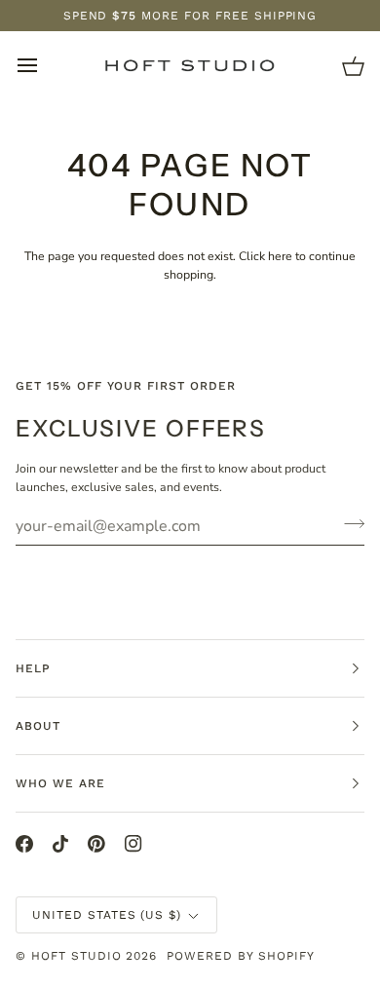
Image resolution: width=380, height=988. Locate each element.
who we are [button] (60, 783)
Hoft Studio (76, 956)
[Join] (348, 523)
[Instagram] (133, 844)
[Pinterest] (96, 844)
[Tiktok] (60, 844)
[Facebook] (24, 844)
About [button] (38, 726)
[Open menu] (45, 65)
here (280, 256)
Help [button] (33, 668)
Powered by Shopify (240, 956)
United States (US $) (106, 915)
